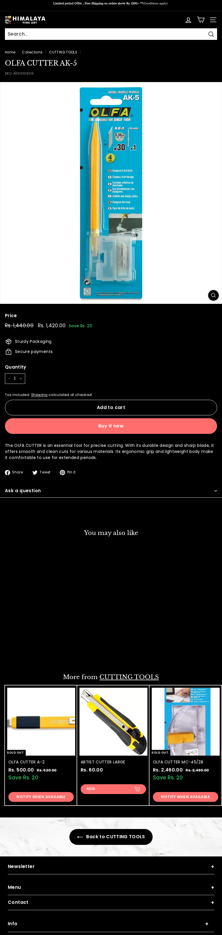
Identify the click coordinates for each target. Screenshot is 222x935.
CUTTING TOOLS (63, 52)
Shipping (39, 395)
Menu (111, 887)
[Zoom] (213, 295)
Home (10, 52)
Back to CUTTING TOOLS (115, 836)
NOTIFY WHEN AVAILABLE (40, 797)
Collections (32, 52)
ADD (18, 652)
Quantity (15, 367)
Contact (111, 902)
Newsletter (111, 866)
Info (108, 923)
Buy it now (111, 426)
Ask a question (23, 491)
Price (11, 316)
